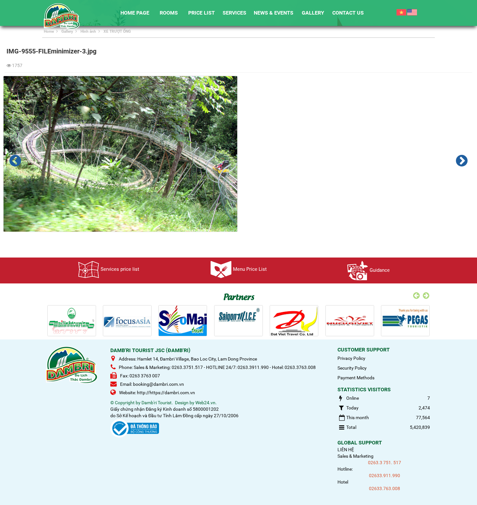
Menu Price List (250, 269)
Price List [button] (201, 13)
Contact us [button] (348, 13)
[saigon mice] (238, 320)
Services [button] (234, 13)
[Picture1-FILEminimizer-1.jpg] (462, 160)
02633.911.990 (384, 475)
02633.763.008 (384, 488)
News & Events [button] (273, 13)
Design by (184, 402)
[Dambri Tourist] (62, 15)
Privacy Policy (351, 358)
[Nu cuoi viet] (349, 320)
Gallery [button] (313, 13)
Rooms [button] (169, 13)
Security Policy (352, 368)
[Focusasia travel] (127, 320)
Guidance (380, 270)
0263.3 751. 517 (384, 462)
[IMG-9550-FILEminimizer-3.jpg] (15, 160)
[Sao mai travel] (182, 320)
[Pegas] (405, 320)
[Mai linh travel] (71, 320)
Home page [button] (134, 13)
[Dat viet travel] (294, 320)
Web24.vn (205, 402)
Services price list (120, 269)
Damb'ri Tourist (156, 402)
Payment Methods (355, 377)
